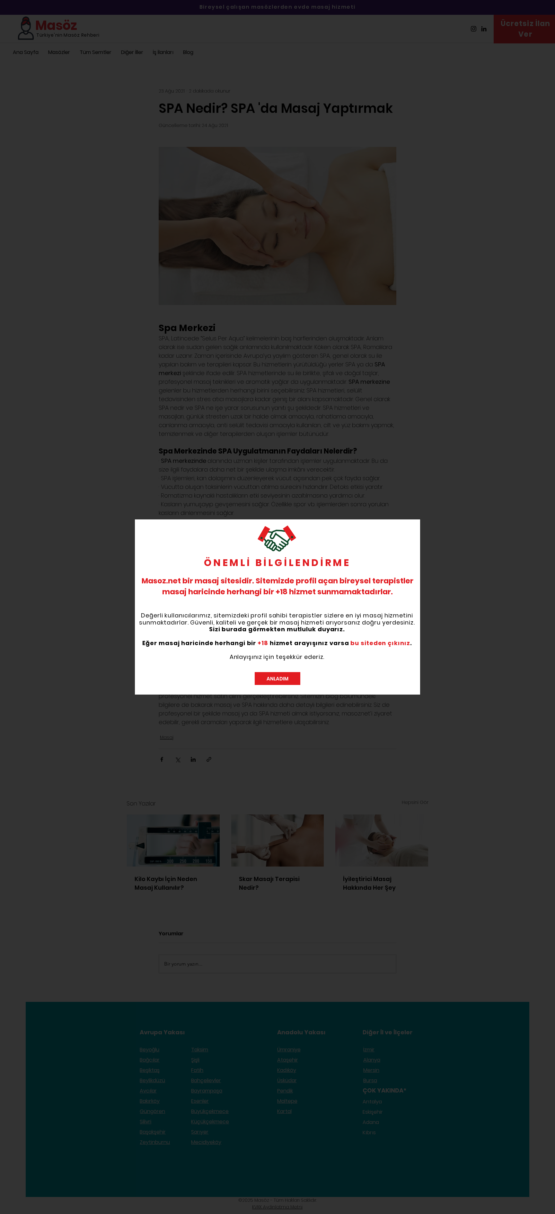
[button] (277, 678)
